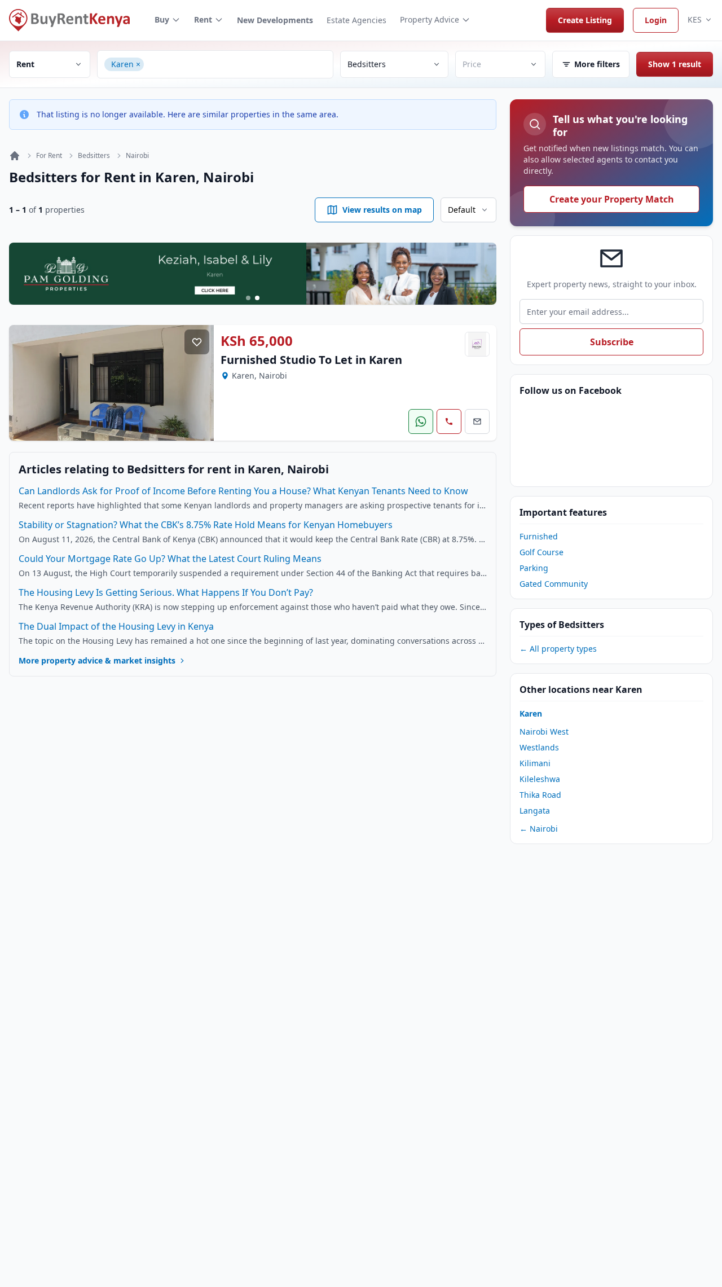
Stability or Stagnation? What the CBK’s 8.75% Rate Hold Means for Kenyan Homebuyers (206, 525)
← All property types (558, 648)
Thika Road (540, 794)
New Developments (275, 20)
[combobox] (236, 64)
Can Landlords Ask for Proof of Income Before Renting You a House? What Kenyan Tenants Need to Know (243, 491)
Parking (534, 568)
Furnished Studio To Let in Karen (311, 359)
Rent (203, 19)
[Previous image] (26, 382)
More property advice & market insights (97, 660)
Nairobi (137, 155)
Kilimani (535, 763)
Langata (535, 810)
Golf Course (541, 552)
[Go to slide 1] (248, 298)
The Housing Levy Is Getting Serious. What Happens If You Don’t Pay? (166, 592)
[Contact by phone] (449, 421)
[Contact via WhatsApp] (420, 421)
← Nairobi (539, 828)
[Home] (14, 155)
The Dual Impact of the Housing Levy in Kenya (116, 626)
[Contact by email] (477, 421)
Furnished (539, 536)
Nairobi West (544, 731)
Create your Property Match (611, 199)
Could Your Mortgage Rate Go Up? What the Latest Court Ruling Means (170, 558)
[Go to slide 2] (257, 298)
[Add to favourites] (196, 342)
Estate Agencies (356, 20)
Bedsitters (94, 155)
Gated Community (554, 583)
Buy (162, 19)
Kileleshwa (540, 779)
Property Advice (429, 19)
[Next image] (196, 382)
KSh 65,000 (257, 341)
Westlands (539, 747)
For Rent (49, 155)
